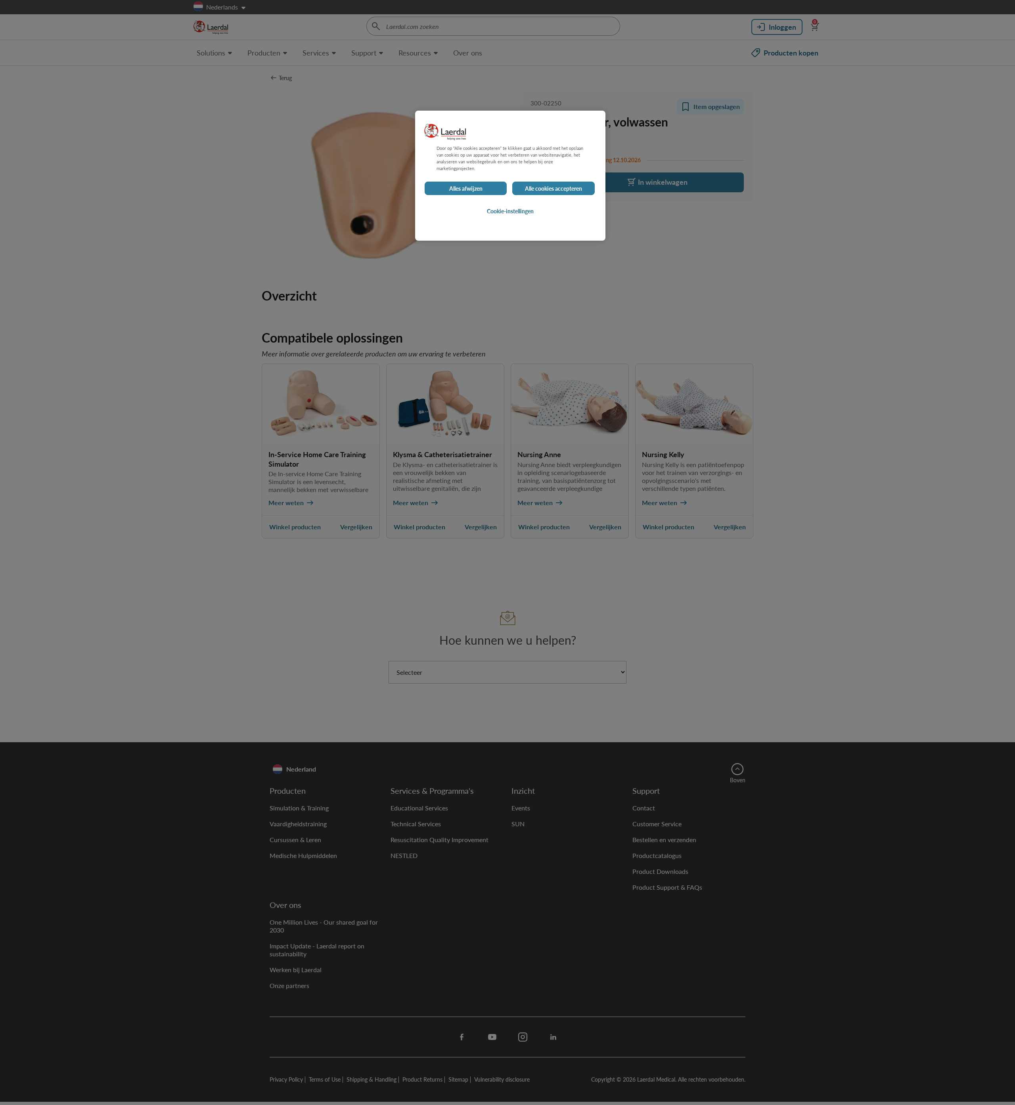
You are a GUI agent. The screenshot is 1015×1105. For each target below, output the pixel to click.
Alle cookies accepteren (553, 188)
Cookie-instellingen (510, 211)
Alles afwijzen (466, 188)
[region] (510, 176)
